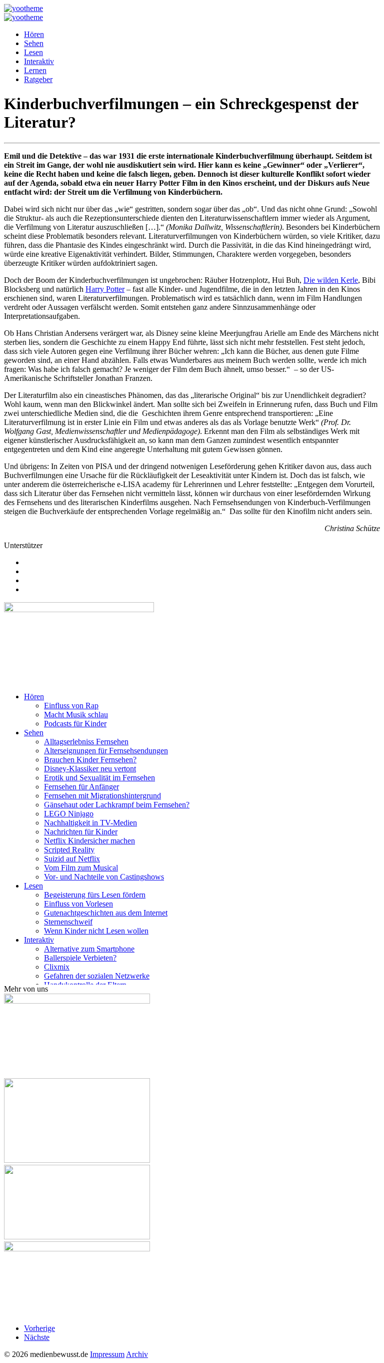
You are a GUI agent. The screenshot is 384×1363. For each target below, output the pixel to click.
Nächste (37, 1337)
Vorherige (39, 1328)
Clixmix (57, 967)
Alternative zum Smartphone (89, 949)
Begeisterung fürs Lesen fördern (95, 894)
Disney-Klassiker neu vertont (90, 768)
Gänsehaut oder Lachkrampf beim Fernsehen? (117, 804)
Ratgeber (38, 79)
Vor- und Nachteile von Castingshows (104, 876)
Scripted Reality (69, 849)
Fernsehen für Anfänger (81, 786)
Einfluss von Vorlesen (78, 903)
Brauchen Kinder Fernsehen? (90, 759)
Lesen (33, 52)
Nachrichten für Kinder (81, 831)
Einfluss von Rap (71, 705)
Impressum (107, 1354)
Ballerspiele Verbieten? (80, 958)
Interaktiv (39, 61)
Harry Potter (105, 289)
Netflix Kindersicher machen (89, 840)
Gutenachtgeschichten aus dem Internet (106, 912)
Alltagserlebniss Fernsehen (86, 741)
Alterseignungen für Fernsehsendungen (106, 750)
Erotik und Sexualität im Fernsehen (99, 777)
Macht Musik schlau (76, 714)
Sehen (34, 43)
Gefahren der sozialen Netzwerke (97, 976)
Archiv (137, 1354)
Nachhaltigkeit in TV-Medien (90, 822)
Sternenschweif (68, 922)
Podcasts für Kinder (75, 723)
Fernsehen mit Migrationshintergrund (102, 795)
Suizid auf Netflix (72, 858)
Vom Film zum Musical (81, 867)
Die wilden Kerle (331, 280)
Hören (34, 34)
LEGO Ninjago (69, 813)
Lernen (35, 70)
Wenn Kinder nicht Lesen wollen (96, 931)
